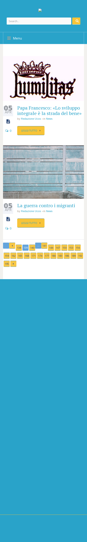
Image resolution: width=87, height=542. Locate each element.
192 (80, 256)
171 (33, 256)
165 (20, 256)
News (49, 118)
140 (32, 248)
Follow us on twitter (25, 415)
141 (44, 246)
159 (7, 256)
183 (60, 256)
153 (71, 248)
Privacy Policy (13, 505)
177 (47, 256)
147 (58, 248)
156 (78, 248)
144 (51, 248)
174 (40, 256)
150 (64, 248)
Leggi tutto (29, 130)
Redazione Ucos (31, 118)
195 (7, 264)
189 (73, 256)
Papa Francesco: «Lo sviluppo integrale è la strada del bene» (49, 110)
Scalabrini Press (20, 484)
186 (67, 256)
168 (27, 256)
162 (13, 256)
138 (19, 248)
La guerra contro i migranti (46, 205)
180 (53, 256)
